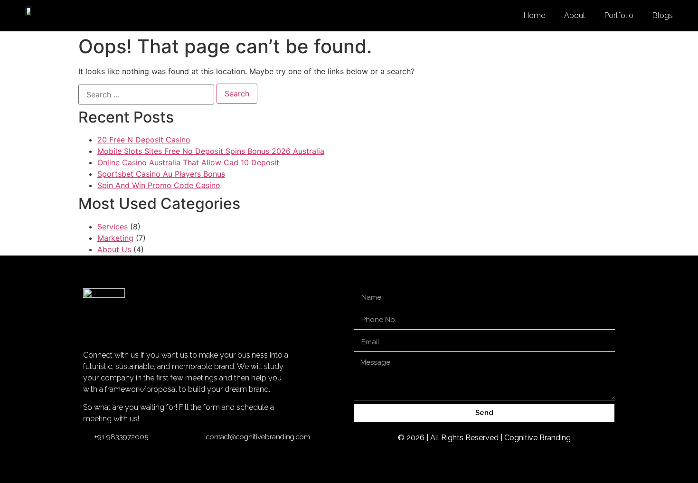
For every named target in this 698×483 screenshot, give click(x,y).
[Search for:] (146, 94)
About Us (114, 249)
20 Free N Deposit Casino (143, 139)
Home (534, 15)
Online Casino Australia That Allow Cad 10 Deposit (188, 162)
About (574, 15)
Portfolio (618, 15)
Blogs (662, 15)
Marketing (115, 238)
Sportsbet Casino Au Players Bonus (161, 174)
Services (112, 226)
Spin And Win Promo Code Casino (158, 185)
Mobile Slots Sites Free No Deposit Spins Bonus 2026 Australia (210, 151)
